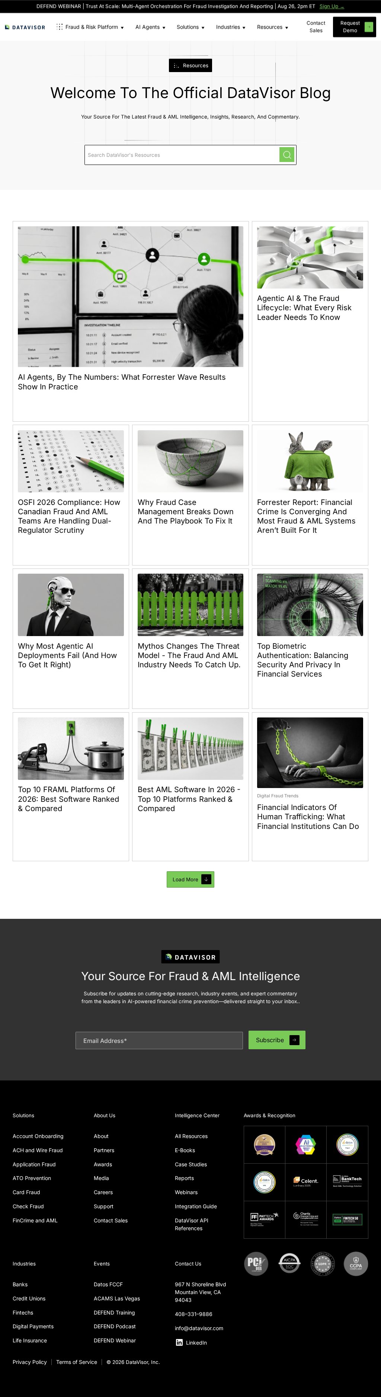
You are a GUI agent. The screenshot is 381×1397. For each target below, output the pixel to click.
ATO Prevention (32, 1178)
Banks (20, 1284)
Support (103, 1206)
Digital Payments (33, 1326)
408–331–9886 (193, 1314)
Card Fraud (26, 1192)
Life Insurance (30, 1340)
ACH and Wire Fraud (38, 1150)
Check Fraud (28, 1206)
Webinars (186, 1192)
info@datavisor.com (199, 1328)
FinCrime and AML (35, 1220)
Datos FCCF (108, 1284)
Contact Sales (111, 1220)
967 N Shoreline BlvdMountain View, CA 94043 (200, 1292)
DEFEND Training (114, 1312)
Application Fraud (34, 1164)
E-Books (185, 1150)
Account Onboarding (38, 1136)
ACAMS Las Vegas (117, 1298)
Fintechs (23, 1312)
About (101, 1136)
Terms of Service (76, 1362)
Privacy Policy (30, 1362)
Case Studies (191, 1164)
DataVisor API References (191, 1224)
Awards (103, 1164)
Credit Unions (29, 1298)
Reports (184, 1178)
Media (101, 1178)
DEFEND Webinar (115, 1340)
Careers (103, 1192)
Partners (104, 1150)
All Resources (191, 1136)
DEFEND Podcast (115, 1326)
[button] (89, 27)
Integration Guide (196, 1206)
